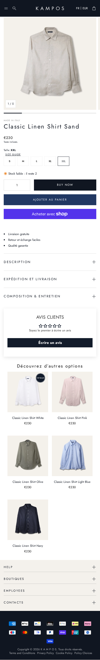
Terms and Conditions (22, 653)
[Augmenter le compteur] (26, 185)
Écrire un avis (50, 342)
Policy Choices (83, 653)
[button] (6, 8)
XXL (64, 161)
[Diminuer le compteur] (8, 185)
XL (50, 161)
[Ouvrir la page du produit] (27, 392)
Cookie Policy (64, 653)
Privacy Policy (45, 653)
